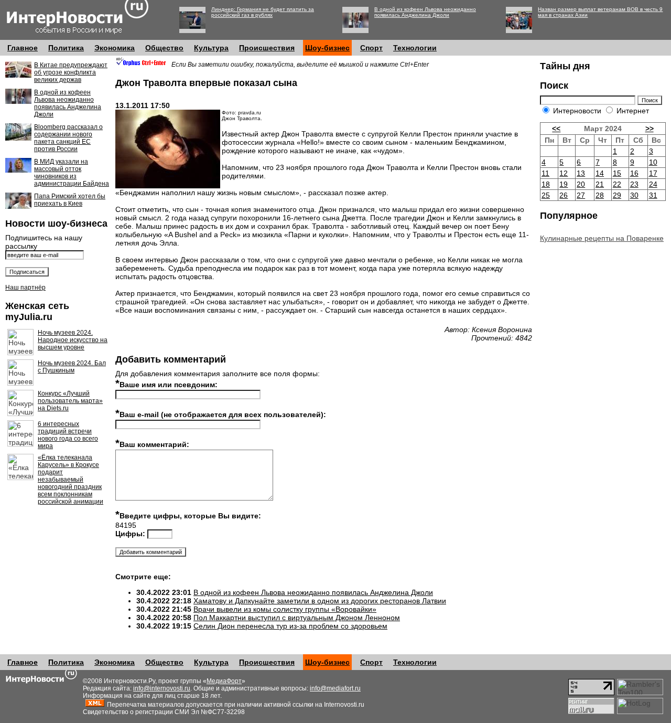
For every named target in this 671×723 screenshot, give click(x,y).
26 (563, 195)
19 (563, 184)
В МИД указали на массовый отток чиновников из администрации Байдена (71, 172)
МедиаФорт (224, 681)
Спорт (371, 48)
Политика (66, 48)
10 (653, 162)
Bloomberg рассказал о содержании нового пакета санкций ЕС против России (68, 138)
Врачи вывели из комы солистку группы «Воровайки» (284, 609)
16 (634, 173)
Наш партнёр (25, 287)
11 (545, 173)
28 (600, 195)
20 (581, 184)
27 (581, 195)
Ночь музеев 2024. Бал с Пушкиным (72, 366)
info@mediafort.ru (335, 688)
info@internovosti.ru (161, 688)
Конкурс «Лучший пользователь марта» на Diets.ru (70, 401)
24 (653, 184)
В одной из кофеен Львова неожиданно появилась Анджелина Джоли (425, 12)
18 (546, 184)
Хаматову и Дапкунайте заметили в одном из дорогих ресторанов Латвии (319, 601)
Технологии (415, 48)
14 (600, 173)
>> (649, 128)
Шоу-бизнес (327, 48)
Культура (211, 48)
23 (634, 184)
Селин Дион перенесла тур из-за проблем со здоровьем (290, 626)
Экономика (114, 48)
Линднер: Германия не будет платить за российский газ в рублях (262, 12)
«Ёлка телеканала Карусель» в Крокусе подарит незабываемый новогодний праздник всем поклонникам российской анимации (70, 479)
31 (653, 195)
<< (556, 128)
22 (617, 184)
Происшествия (267, 48)
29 (617, 195)
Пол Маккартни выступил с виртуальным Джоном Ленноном (296, 617)
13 (581, 173)
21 (600, 184)
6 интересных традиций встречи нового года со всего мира (68, 435)
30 (634, 195)
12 (563, 173)
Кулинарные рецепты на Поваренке (602, 238)
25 (546, 195)
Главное (22, 48)
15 (617, 173)
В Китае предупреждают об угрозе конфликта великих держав (70, 72)
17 (653, 173)
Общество (164, 48)
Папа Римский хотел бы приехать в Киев (69, 200)
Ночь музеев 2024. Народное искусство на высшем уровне (72, 340)
